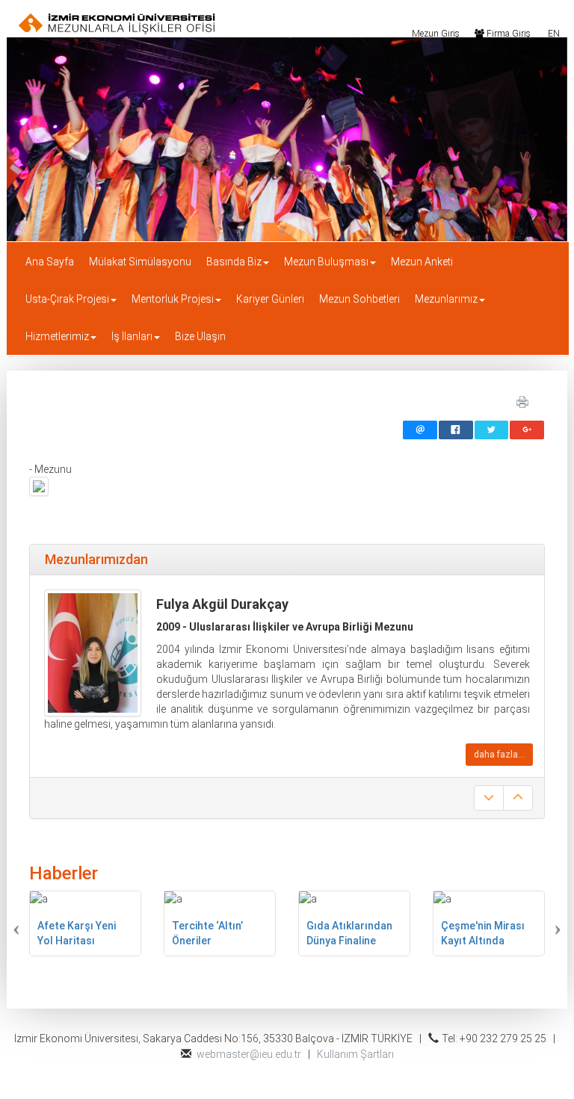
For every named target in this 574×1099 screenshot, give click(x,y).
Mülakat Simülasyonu (140, 261)
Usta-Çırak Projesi (67, 299)
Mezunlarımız (446, 299)
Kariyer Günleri (270, 299)
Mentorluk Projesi (173, 299)
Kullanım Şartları (355, 1054)
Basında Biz (234, 261)
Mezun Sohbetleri (359, 299)
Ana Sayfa (49, 261)
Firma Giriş (507, 32)
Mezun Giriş (435, 32)
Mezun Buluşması (326, 261)
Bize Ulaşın (200, 336)
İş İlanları (131, 336)
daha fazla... (499, 754)
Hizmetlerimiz (57, 336)
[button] (44, 923)
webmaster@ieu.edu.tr (249, 1054)
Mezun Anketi (422, 261)
